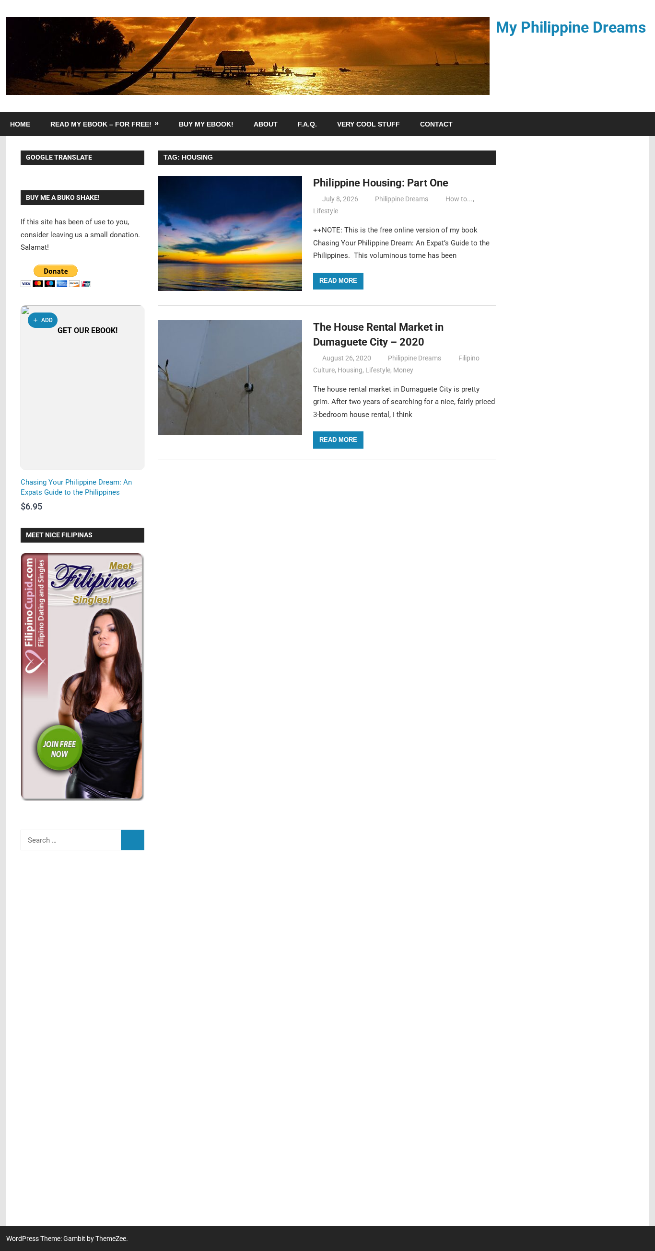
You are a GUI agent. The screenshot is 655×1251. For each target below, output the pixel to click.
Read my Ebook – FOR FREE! (101, 124)
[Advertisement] (82, 1044)
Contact (436, 124)
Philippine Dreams (401, 199)
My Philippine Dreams (571, 27)
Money (403, 370)
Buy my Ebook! (206, 124)
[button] (43, 320)
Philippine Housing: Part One (380, 183)
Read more (338, 280)
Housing (350, 370)
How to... (459, 199)
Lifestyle (325, 211)
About (266, 124)
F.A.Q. (307, 124)
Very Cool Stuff (368, 124)
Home (20, 124)
